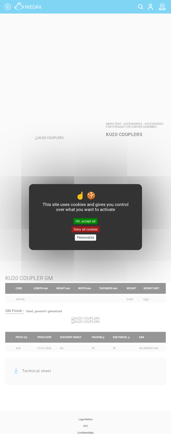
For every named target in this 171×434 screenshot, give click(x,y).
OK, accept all (85, 221)
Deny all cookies (86, 229)
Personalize (85, 237)
